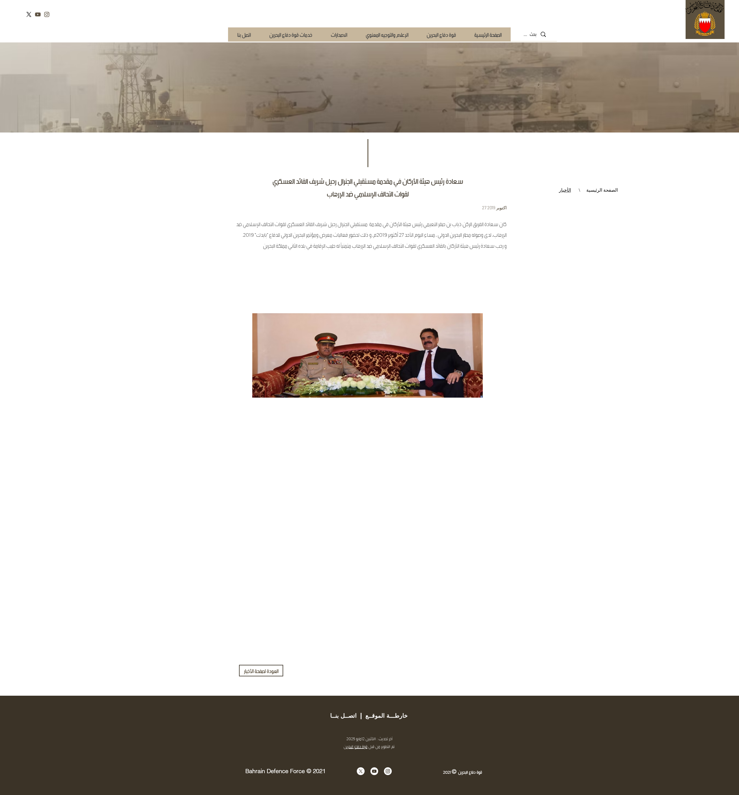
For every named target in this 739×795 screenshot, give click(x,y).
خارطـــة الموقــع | (382, 715)
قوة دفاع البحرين (355, 746)
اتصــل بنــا (343, 715)
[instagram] (46, 14)
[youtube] (37, 14)
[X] (28, 14)
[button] (290, 34)
